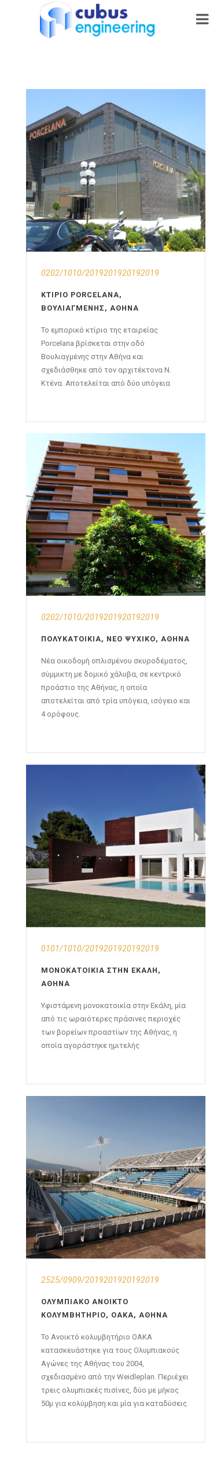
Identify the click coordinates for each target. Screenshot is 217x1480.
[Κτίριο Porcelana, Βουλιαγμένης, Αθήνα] (115, 170)
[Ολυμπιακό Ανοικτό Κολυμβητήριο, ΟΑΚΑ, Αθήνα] (115, 1177)
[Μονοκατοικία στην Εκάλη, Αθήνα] (115, 846)
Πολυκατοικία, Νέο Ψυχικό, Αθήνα (115, 638)
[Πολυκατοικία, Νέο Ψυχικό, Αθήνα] (115, 514)
